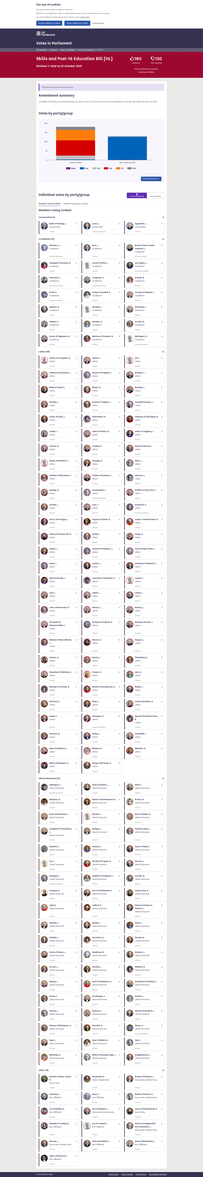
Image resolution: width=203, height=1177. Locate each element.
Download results (150, 179)
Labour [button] (44, 351)
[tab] (50, 204)
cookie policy (84, 17)
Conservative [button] (47, 217)
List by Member (155, 196)
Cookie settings (98, 23)
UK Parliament (41, 50)
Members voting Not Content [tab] (75, 204)
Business (53, 50)
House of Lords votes (86, 50)
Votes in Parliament (54, 43)
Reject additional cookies (77, 23)
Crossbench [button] (47, 239)
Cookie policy (113, 1174)
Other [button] (44, 1070)
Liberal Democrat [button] (49, 778)
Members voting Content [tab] (50, 203)
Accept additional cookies (49, 23)
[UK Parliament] (45, 33)
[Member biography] (59, 227)
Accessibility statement (158, 1174)
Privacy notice (141, 1174)
